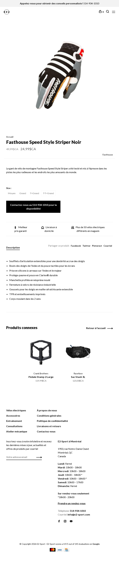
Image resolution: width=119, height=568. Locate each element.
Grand (22, 193)
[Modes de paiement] (53, 550)
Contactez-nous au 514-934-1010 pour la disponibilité (33, 206)
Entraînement (14, 420)
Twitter (86, 245)
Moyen (11, 193)
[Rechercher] (108, 12)
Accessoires (13, 415)
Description (13, 247)
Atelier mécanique (16, 431)
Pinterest (97, 245)
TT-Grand (48, 193)
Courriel (108, 245)
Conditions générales (49, 415)
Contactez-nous (46, 431)
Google (96, 544)
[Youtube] (71, 521)
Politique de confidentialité (52, 420)
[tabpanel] (59, 76)
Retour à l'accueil (96, 328)
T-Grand (34, 193)
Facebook (76, 245)
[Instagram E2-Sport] (65, 521)
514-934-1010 (91, 3)
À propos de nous (47, 410)
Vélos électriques (16, 410)
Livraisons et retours (49, 426)
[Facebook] (59, 521)
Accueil (9, 136)
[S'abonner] (38, 457)
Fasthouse (108, 154)
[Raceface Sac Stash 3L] (78, 352)
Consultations (14, 426)
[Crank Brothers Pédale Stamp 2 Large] (41, 352)
